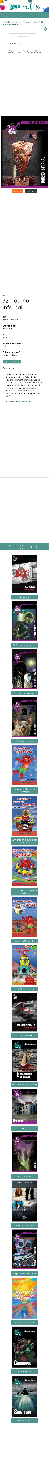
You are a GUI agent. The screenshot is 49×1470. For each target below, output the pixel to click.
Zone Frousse (31, 21)
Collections (16, 21)
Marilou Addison (10, 355)
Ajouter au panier (11, 361)
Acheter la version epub (18, 401)
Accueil (5, 21)
